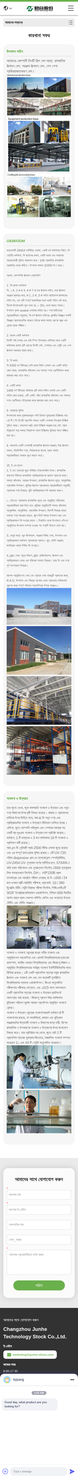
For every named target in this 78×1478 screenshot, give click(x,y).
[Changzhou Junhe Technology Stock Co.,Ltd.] (40, 8)
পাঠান (39, 1285)
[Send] (72, 1471)
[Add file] (5, 1471)
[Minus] (72, 1379)
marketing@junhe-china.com (32, 1354)
